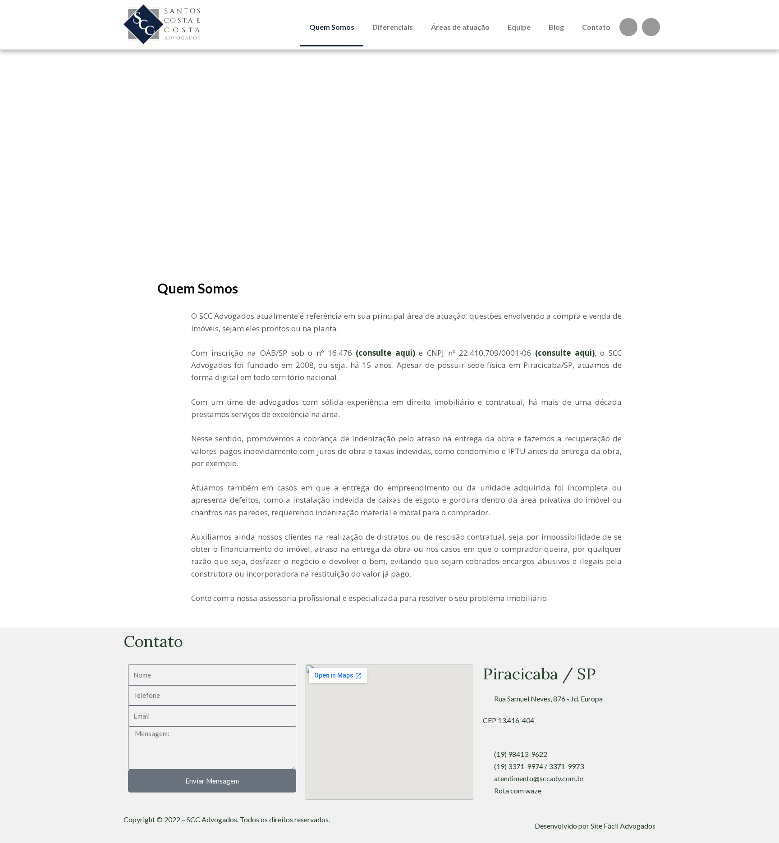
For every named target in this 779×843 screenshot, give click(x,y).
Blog (556, 27)
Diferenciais (392, 27)
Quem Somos (331, 27)
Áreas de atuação (460, 27)
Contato (596, 27)
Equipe (519, 27)
